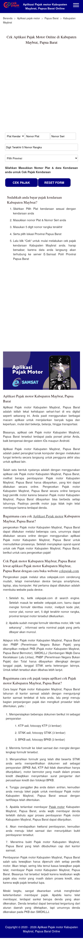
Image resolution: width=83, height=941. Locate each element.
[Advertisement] (41, 90)
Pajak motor (57, 807)
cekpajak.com (69, 570)
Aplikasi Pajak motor (48, 516)
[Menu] (76, 5)
